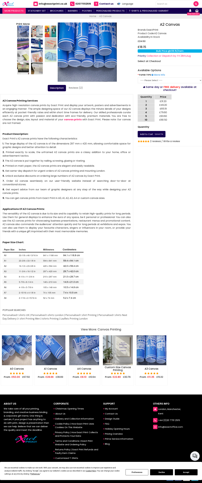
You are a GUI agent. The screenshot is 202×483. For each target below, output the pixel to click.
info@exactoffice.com (170, 426)
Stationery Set (37, 10)
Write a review (171, 141)
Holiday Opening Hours (117, 428)
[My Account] (190, 11)
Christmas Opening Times (69, 408)
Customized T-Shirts (66, 458)
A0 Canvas (17, 368)
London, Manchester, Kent (169, 411)
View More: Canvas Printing (101, 329)
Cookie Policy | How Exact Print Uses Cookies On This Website (74, 425)
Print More (23, 24)
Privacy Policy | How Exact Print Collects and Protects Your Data (76, 434)
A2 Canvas (105, 16)
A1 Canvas (50, 368)
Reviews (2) (76, 88)
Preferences (137, 472)
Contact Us (111, 413)
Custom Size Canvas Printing (118, 369)
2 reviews (155, 141)
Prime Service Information (119, 438)
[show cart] (197, 11)
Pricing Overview (114, 433)
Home (92, 16)
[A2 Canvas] (87, 52)
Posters (87, 10)
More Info (159, 75)
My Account (111, 408)
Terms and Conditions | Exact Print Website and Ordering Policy (74, 442)
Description (57, 88)
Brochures (56, 10)
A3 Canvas (151, 368)
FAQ (107, 423)
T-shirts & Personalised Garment (149, 10)
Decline (162, 472)
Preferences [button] (35, 474)
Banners (73, 10)
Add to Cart (151, 134)
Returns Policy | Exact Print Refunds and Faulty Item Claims (76, 451)
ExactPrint (152, 30)
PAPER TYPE (145, 74)
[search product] (196, 3)
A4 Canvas (84, 368)
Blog (107, 443)
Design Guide (112, 418)
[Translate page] (118, 4)
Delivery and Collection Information (74, 418)
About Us (60, 413)
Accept (186, 472)
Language (127, 3)
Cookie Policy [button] (91, 471)
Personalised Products (110, 10)
